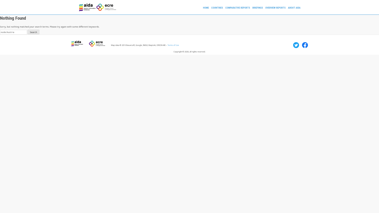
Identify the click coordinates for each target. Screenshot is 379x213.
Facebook (305, 45)
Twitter (296, 45)
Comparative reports (237, 7)
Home (206, 7)
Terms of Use (173, 45)
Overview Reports (275, 7)
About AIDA (294, 7)
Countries (217, 7)
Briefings (257, 7)
